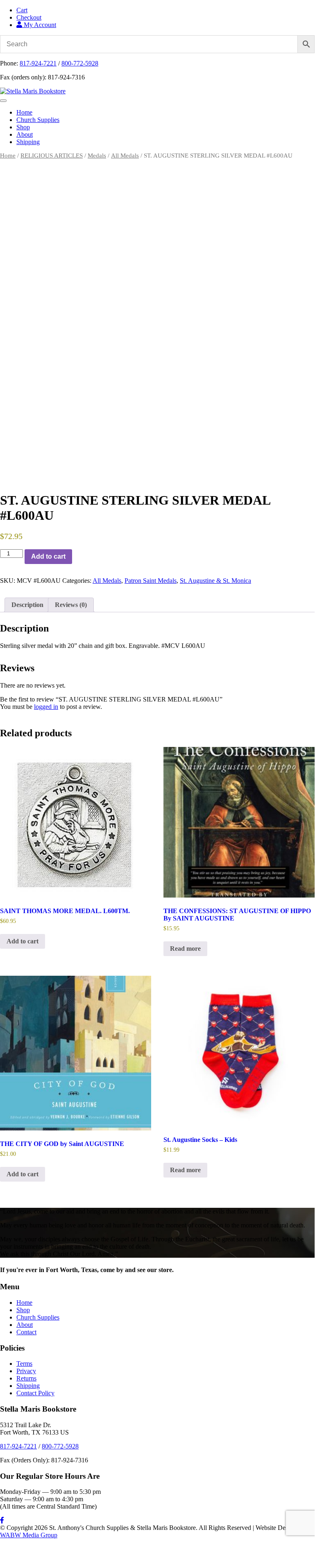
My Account (39, 24)
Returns (26, 1378)
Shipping (28, 141)
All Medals (125, 155)
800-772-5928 (79, 63)
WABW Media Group (28, 1535)
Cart (21, 10)
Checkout (28, 17)
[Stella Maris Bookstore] (33, 91)
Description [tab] (27, 604)
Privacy (26, 1370)
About (24, 134)
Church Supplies (37, 119)
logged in (46, 706)
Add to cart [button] (23, 941)
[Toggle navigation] (3, 100)
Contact (26, 1332)
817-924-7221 (38, 63)
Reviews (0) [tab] (71, 604)
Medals (97, 155)
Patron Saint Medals (151, 580)
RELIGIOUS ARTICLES (51, 155)
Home (24, 112)
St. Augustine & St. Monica (215, 580)
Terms (24, 1363)
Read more (185, 948)
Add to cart (48, 556)
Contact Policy (35, 1393)
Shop (23, 127)
